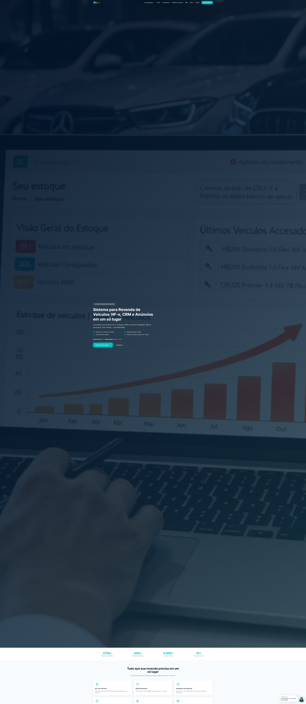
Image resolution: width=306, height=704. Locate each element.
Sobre (191, 2)
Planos (158, 2)
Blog (186, 2)
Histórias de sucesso (177, 2)
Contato (197, 2)
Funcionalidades (149, 2)
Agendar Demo (207, 2)
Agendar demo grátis (102, 345)
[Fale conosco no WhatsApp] (301, 699)
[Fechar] (298, 696)
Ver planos (119, 345)
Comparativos (166, 2)
